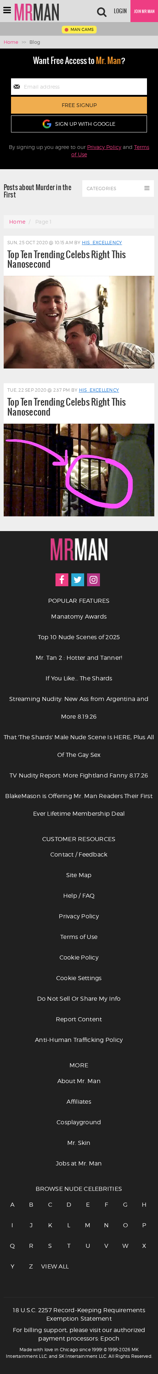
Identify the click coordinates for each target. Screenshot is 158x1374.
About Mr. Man (79, 1081)
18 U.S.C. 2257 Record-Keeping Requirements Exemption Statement (79, 1314)
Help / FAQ (79, 895)
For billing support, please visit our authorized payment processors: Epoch (79, 1334)
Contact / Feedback (79, 854)
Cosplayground (79, 1122)
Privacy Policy (104, 147)
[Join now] (144, 11)
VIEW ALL (50, 1266)
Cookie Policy (79, 957)
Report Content (79, 1019)
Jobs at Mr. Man (79, 1163)
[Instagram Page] (93, 579)
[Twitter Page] (77, 579)
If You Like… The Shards (79, 678)
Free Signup (79, 105)
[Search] (101, 11)
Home (11, 42)
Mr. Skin (79, 1142)
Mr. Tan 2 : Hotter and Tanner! (79, 657)
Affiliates (79, 1101)
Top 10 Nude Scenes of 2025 (79, 637)
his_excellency (102, 242)
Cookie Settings (79, 978)
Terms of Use (78, 936)
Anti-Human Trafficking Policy (79, 1039)
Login (120, 11)
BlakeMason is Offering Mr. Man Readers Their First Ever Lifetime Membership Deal (78, 805)
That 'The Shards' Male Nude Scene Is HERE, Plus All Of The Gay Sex (79, 746)
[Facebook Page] (61, 579)
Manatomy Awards (79, 616)
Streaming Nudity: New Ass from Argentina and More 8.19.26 (78, 707)
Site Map (79, 875)
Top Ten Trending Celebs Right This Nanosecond (66, 259)
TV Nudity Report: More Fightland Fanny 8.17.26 (79, 775)
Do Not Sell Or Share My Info (79, 998)
